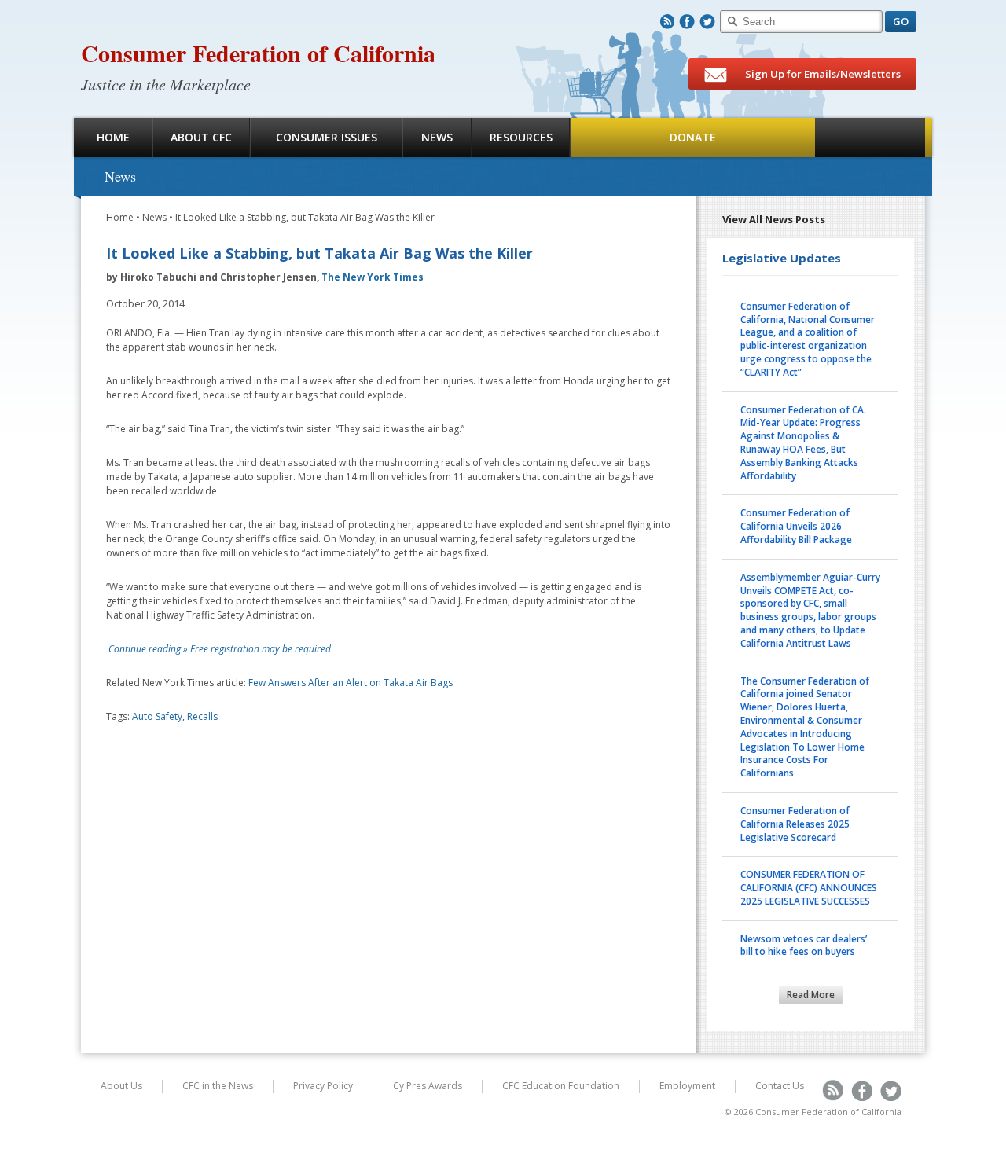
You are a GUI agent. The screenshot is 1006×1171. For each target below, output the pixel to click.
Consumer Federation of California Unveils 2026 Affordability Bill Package (796, 526)
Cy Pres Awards (427, 1085)
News (437, 137)
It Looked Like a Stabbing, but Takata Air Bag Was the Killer (305, 217)
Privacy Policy (323, 1085)
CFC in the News (217, 1085)
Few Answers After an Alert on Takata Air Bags (350, 682)
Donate (693, 137)
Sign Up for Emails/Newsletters (822, 74)
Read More (811, 994)
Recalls (202, 716)
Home (113, 137)
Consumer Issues (326, 137)
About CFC (201, 137)
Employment (687, 1085)
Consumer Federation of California (258, 52)
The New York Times (372, 277)
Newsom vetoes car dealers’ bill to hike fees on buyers (803, 945)
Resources (521, 137)
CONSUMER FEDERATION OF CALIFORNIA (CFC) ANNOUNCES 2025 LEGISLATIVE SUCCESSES (808, 888)
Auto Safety (157, 716)
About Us (121, 1085)
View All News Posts (773, 219)
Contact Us (779, 1085)
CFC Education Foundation (560, 1085)
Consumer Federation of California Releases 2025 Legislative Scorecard (795, 824)
